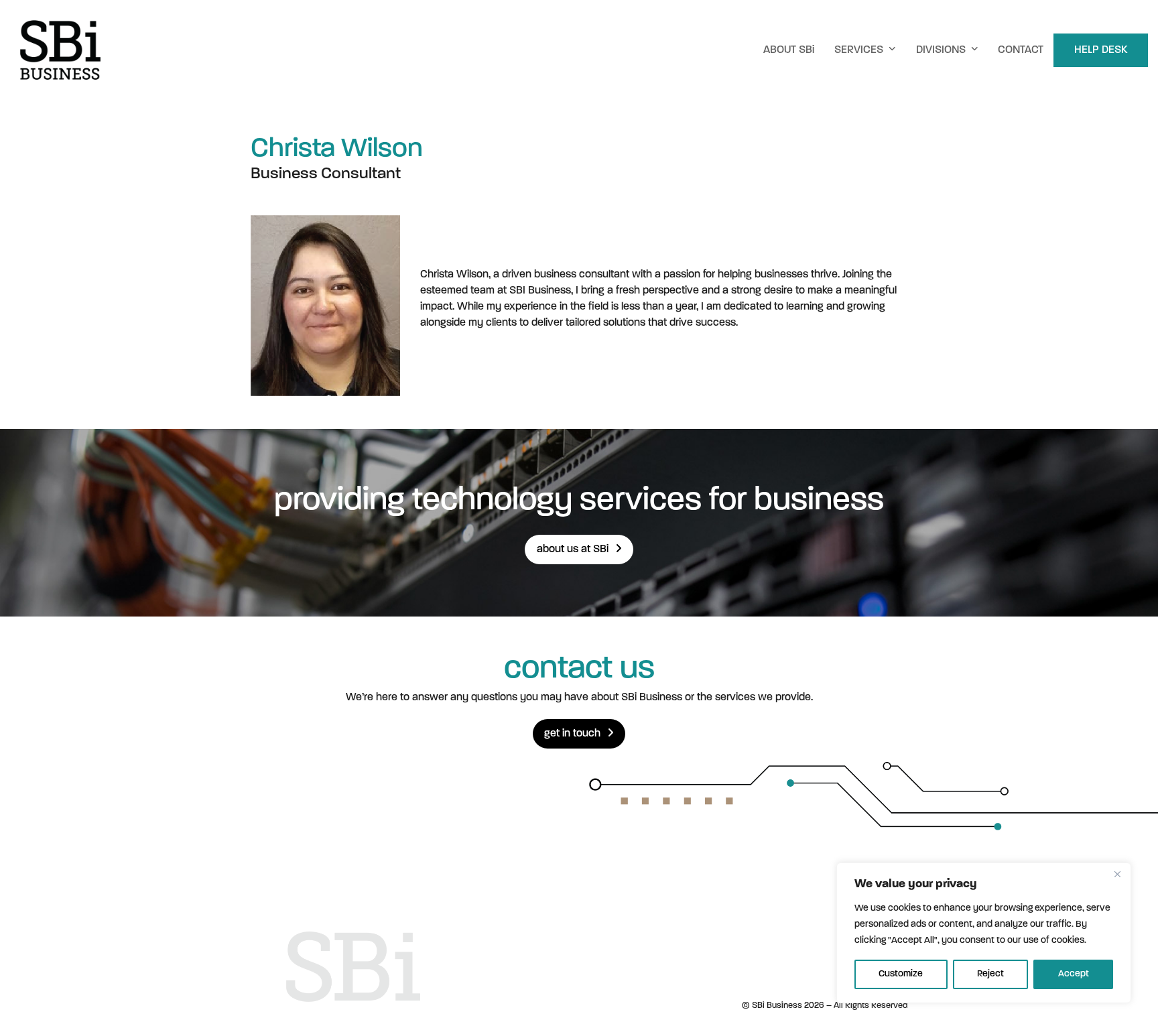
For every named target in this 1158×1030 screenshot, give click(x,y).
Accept (1073, 974)
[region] (983, 932)
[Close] (1117, 874)
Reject (990, 974)
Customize (901, 974)
